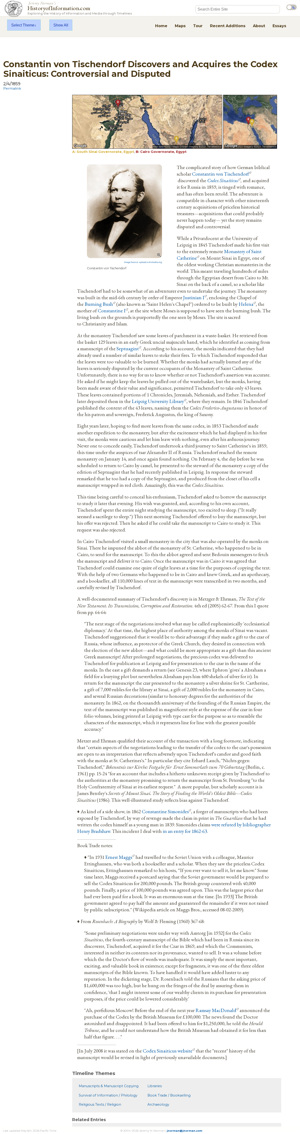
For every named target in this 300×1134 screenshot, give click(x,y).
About (259, 25)
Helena (246, 304)
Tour (197, 25)
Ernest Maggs (118, 857)
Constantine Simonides (165, 811)
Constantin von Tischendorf (220, 173)
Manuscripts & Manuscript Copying (109, 1086)
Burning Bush (99, 304)
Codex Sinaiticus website (167, 1050)
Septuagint (127, 348)
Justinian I (193, 297)
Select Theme (22, 25)
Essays (279, 25)
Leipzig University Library (158, 401)
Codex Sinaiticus (222, 180)
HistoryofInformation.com (79, 7)
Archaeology (158, 1104)
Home (161, 25)
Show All (60, 25)
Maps (180, 25)
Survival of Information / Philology (108, 1095)
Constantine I (112, 310)
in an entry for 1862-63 (185, 831)
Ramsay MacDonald (215, 1010)
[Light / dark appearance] (291, 7)
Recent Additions (227, 25)
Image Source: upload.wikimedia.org (143, 262)
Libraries (154, 1086)
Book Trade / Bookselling (169, 1095)
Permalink (12, 88)
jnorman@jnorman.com (184, 1130)
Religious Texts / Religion (100, 1104)
